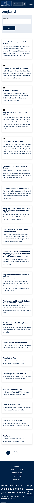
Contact (17, 479)
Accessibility (17, 470)
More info (3, 502)
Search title (6, 18)
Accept (29, 486)
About (17, 466)
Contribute (17, 473)
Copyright (17, 476)
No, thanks (29, 492)
